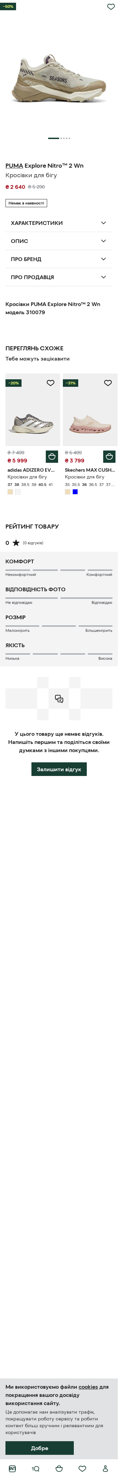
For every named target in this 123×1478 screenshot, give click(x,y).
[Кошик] (59, 1469)
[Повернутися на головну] (12, 1469)
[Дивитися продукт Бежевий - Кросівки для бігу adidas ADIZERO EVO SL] (32, 410)
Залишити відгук (59, 769)
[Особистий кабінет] (105, 1469)
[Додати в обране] (111, 7)
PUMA (14, 166)
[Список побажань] (82, 1469)
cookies (88, 1386)
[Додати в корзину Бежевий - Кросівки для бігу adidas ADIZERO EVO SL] (52, 457)
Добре (39, 1448)
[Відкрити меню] (35, 1469)
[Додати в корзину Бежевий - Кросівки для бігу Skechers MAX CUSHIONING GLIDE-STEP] (109, 457)
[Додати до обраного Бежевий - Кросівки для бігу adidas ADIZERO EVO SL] (50, 383)
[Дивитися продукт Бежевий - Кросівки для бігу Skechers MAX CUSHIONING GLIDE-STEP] (90, 410)
